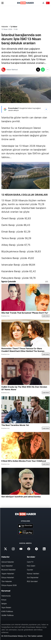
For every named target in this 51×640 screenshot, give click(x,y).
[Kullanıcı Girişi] (43, 3)
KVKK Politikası (7, 611)
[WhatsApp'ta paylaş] (43, 70)
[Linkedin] (44, 549)
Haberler (4, 27)
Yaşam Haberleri (7, 574)
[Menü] (2, 3)
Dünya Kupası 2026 (9, 585)
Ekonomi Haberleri (8, 570)
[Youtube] (21, 549)
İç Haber (14, 27)
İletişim (4, 604)
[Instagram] (13, 549)
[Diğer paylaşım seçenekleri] (48, 70)
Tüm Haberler (6, 581)
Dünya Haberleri (7, 577)
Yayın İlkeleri (6, 607)
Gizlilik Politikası (7, 615)
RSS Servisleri (32, 581)
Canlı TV (30, 562)
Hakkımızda (6, 596)
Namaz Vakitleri (33, 574)
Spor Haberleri (7, 566)
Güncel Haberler (7, 562)
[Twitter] (5, 549)
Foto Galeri (31, 566)
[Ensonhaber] (25, 3)
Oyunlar (30, 570)
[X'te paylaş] (38, 70)
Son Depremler (32, 577)
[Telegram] (36, 549)
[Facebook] (28, 549)
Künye (3, 600)
